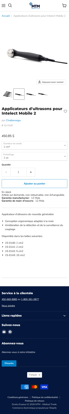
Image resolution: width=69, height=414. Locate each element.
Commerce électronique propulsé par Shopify (34, 407)
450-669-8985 (9, 299)
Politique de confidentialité (45, 397)
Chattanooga (13, 120)
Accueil (6, 15)
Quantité (6, 165)
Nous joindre (8, 305)
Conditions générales (18, 397)
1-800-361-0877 (30, 299)
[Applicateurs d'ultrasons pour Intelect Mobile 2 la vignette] (7, 94)
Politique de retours (34, 400)
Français (33, 374)
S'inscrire (9, 363)
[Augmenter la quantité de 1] (31, 172)
